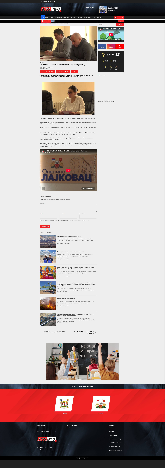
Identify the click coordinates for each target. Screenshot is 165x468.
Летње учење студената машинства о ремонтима (70, 252)
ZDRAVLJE (69, 17)
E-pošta (62, 214)
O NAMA (93, 17)
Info (40, 62)
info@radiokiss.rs (116, 442)
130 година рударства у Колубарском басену (69, 236)
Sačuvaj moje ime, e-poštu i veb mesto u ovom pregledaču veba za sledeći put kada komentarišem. (65, 220)
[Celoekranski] (122, 41)
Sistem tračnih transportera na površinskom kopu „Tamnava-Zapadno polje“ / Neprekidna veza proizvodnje (75, 315)
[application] (111, 34)
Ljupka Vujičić (42, 67)
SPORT (64, 17)
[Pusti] (99, 41)
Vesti (43, 62)
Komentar (43, 203)
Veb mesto (82, 214)
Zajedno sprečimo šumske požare (66, 298)
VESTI (46, 17)
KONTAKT (99, 17)
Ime (41, 214)
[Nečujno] (120, 41)
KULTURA (52, 17)
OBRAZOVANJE (58, 17)
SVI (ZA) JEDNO (87, 17)
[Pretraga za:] (107, 24)
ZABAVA (74, 17)
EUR (107, 101)
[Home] (43, 18)
